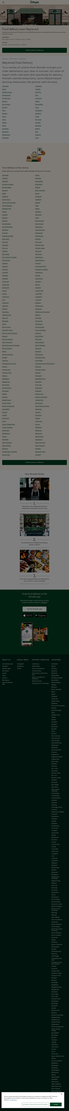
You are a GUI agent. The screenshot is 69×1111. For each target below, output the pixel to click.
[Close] (61, 1094)
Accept (56, 1104)
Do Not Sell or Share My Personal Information (35, 1104)
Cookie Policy (13, 1100)
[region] (32, 1100)
